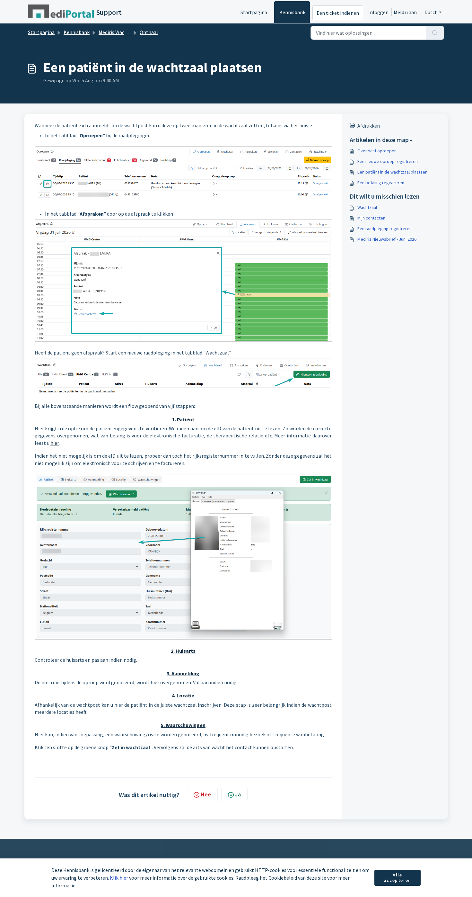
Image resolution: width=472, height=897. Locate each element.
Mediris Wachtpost (119, 32)
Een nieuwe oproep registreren (387, 161)
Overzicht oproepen (377, 151)
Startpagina (253, 12)
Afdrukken (368, 125)
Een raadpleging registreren (384, 228)
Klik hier (119, 878)
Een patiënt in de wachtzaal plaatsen (392, 172)
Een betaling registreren (380, 182)
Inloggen (378, 12)
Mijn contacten (371, 218)
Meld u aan (405, 12)
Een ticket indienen (338, 13)
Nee (206, 794)
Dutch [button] (431, 12)
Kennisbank (292, 12)
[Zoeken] (435, 33)
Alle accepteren (397, 878)
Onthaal (149, 32)
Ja (238, 794)
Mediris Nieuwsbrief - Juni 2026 (386, 239)
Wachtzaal (367, 207)
